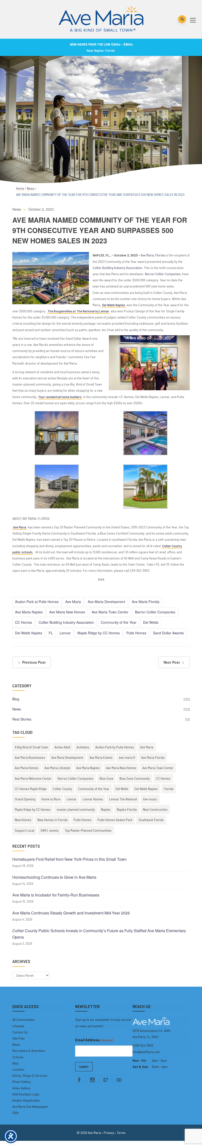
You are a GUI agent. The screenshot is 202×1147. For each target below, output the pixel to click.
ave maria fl (127, 757)
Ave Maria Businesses (30, 757)
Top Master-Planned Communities (88, 830)
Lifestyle (18, 1026)
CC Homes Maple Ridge (31, 789)
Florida (168, 789)
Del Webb (150, 622)
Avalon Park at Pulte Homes (37, 601)
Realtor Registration (26, 1100)
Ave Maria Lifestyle (57, 768)
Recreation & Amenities (28, 1050)
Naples (106, 809)
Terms (121, 1132)
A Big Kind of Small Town (31, 747)
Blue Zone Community (134, 778)
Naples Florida (127, 809)
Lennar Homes (93, 799)
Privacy (109, 1132)
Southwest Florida (151, 820)
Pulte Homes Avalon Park (115, 820)
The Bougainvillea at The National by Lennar (78, 311)
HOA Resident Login (25, 1094)
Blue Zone (106, 778)
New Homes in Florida (52, 820)
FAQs (15, 1113)
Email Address (94, 1039)
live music (150, 799)
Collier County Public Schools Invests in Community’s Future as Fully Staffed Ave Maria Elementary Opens (99, 934)
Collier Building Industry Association (117, 268)
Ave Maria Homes (26, 768)
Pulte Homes (136, 632)
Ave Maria (19, 527)
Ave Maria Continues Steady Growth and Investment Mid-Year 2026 (71, 913)
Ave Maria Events (101, 757)
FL (51, 632)
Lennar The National (123, 799)
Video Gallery (21, 1088)
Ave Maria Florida (145, 601)
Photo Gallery (21, 1082)
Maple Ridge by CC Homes (98, 632)
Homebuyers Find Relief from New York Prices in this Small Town (69, 859)
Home (20, 188)
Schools (18, 1057)
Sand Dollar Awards (168, 632)
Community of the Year (118, 622)
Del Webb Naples (113, 305)
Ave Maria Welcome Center (33, 778)
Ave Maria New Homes (67, 611)
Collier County (62, 789)
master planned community (76, 809)
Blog (15, 698)
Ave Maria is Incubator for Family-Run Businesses (55, 895)
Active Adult (62, 747)
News (30, 188)
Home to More (50, 799)
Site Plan (18, 1038)
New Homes (23, 820)
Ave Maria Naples (29, 611)
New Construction (155, 809)
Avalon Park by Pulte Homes (114, 747)
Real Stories (21, 719)
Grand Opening (25, 799)
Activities (83, 747)
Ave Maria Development (106, 601)
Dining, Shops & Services (29, 1075)
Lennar (65, 632)
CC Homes (23, 622)
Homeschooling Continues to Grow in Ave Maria (54, 877)
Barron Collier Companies (163, 274)
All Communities (23, 1019)
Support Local (24, 830)
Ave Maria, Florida (153, 255)
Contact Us (20, 1032)
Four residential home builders (60, 397)
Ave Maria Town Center (110, 611)
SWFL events (49, 830)
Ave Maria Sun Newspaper (30, 1106)
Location (18, 1069)
